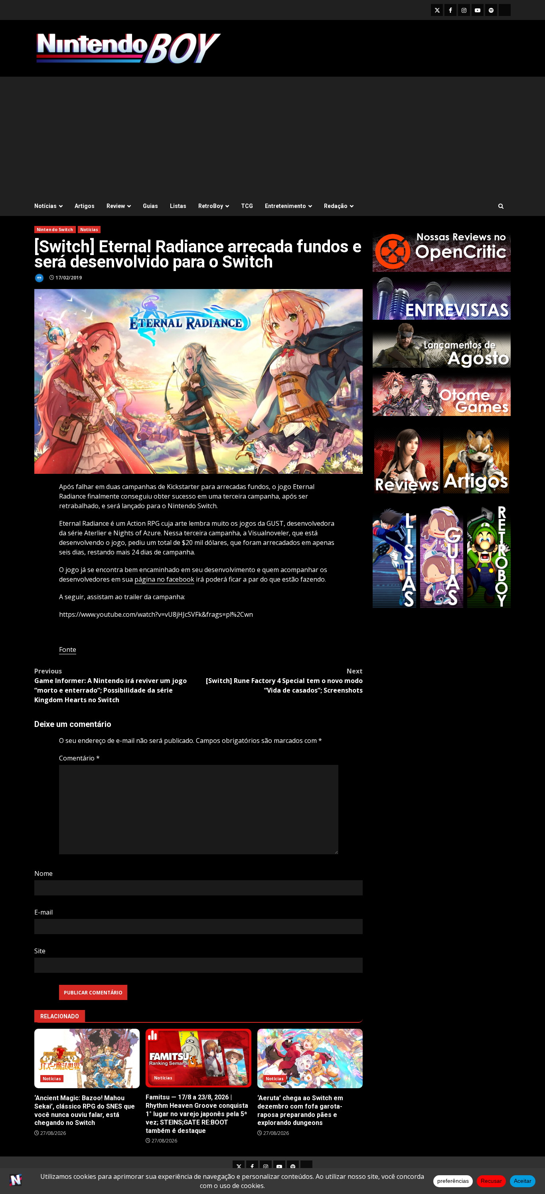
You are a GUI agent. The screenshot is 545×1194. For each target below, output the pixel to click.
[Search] (501, 206)
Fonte (67, 649)
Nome (43, 873)
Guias (150, 206)
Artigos (85, 206)
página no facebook (164, 579)
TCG (247, 206)
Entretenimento (285, 206)
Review (116, 206)
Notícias (45, 206)
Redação (336, 206)
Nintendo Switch (55, 229)
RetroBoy (210, 206)
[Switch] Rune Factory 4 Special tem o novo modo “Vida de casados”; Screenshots (284, 681)
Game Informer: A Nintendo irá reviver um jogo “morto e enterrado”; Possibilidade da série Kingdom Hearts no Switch (110, 685)
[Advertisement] (272, 136)
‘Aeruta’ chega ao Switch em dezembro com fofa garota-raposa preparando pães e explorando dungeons (310, 1058)
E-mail (43, 912)
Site (39, 950)
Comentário (79, 758)
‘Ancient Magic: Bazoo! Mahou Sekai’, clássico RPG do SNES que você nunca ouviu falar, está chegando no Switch (87, 1058)
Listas (178, 206)
